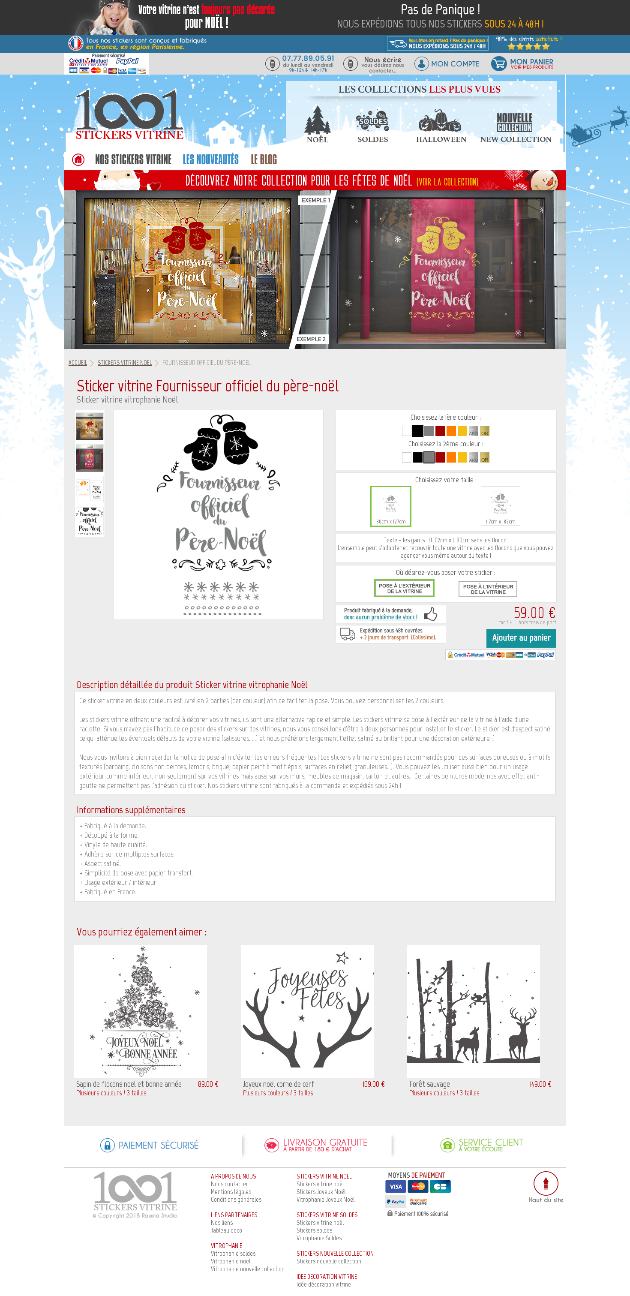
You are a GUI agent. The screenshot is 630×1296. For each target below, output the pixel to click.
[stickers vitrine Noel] (315, 180)
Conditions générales (236, 1199)
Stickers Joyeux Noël (321, 1192)
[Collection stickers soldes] (372, 140)
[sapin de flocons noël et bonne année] (140, 1075)
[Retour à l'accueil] (78, 164)
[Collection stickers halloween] (441, 140)
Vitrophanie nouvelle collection (248, 1269)
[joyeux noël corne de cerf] (307, 1075)
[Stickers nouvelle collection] (516, 140)
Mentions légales (231, 1192)
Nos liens (222, 1222)
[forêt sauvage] (473, 1075)
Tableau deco (226, 1230)
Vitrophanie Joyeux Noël (325, 1199)
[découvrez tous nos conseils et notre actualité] (264, 164)
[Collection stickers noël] (317, 140)
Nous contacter (229, 1184)
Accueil (78, 363)
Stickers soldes (314, 1230)
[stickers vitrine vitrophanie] (133, 164)
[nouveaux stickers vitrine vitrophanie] (211, 164)
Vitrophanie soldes (233, 1253)
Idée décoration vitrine (324, 1284)
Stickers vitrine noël (320, 1184)
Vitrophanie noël (230, 1261)
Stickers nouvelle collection (329, 1261)
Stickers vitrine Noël (125, 363)
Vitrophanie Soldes (319, 1238)
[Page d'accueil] (128, 139)
